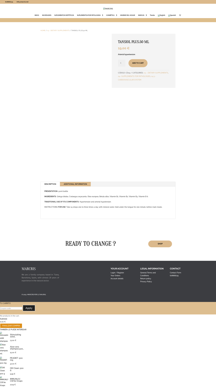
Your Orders (115, 276)
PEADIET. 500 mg (16, 359)
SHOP (160, 244)
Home (42, 30)
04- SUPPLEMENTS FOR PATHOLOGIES (134, 76)
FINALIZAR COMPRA (11, 326)
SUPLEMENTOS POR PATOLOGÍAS (88, 15)
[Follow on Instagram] (29, 288)
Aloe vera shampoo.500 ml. (16, 348)
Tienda (152, 15)
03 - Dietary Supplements (58, 30)
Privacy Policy (146, 282)
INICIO (37, 15)
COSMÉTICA (110, 15)
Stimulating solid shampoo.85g (16, 336)
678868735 (174, 276)
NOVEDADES (46, 15)
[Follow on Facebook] (24, 288)
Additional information (75, 184)
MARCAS (141, 15)
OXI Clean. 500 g (17, 369)
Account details (117, 279)
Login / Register (117, 273)
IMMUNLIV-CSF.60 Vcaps (16, 380)
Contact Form (175, 273)
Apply (29, 308)
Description (50, 184)
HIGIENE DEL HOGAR (127, 15)
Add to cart (138, 63)
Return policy (145, 279)
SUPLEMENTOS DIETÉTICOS (64, 15)
